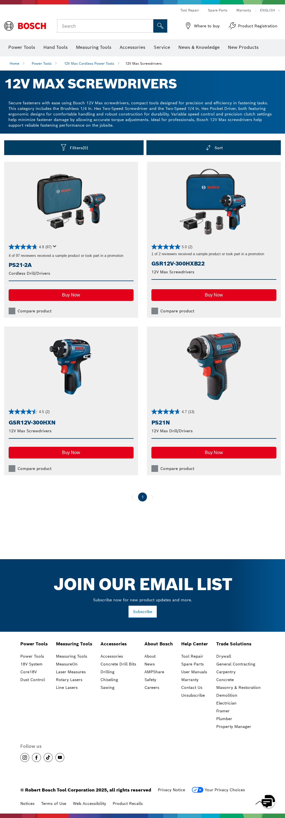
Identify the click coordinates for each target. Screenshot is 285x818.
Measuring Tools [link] (74, 644)
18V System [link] (31, 664)
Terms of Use (53, 803)
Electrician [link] (226, 703)
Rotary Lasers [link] (69, 679)
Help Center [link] (194, 644)
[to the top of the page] (276, 785)
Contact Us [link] (191, 687)
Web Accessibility (89, 803)
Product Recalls (128, 803)
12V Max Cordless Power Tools (89, 63)
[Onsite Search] (160, 26)
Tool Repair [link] (192, 656)
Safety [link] (150, 679)
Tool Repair (189, 10)
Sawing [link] (107, 687)
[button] (71, 295)
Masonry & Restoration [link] (238, 687)
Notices (27, 803)
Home (14, 63)
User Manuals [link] (194, 671)
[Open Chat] (268, 801)
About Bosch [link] (158, 644)
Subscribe (142, 611)
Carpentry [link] (225, 671)
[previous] (132, 497)
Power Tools (41, 63)
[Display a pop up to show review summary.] (55, 248)
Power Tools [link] (34, 644)
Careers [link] (151, 687)
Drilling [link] (107, 671)
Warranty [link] (189, 679)
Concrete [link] (225, 679)
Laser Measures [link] (71, 671)
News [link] (149, 664)
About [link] (150, 656)
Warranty (243, 10)
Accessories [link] (113, 644)
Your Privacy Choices (225, 789)
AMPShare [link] (154, 671)
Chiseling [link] (109, 679)
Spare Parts (217, 10)
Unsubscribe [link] (193, 695)
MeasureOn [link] (67, 664)
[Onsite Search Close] (148, 26)
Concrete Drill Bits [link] (118, 664)
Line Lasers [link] (67, 687)
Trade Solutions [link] (233, 644)
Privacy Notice (171, 789)
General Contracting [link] (235, 664)
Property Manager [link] (233, 726)
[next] (152, 497)
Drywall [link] (223, 656)
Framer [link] (223, 710)
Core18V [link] (28, 671)
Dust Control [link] (32, 679)
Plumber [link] (224, 718)
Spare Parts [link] (192, 664)
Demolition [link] (226, 695)
